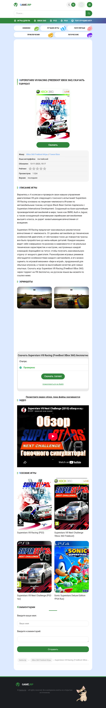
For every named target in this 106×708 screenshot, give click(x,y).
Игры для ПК (23, 21)
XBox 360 (41, 21)
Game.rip (22, 660)
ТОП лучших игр (83, 21)
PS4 (66, 21)
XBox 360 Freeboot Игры (37, 154)
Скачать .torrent (53, 376)
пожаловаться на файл (53, 384)
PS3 (55, 21)
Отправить (53, 649)
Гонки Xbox (55, 154)
